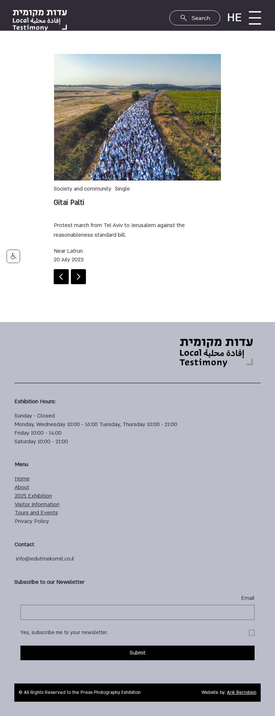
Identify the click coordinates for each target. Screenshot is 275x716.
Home (22, 478)
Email (248, 598)
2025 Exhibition (33, 495)
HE (234, 17)
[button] (13, 256)
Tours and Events (36, 512)
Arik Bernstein (241, 692)
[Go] (78, 276)
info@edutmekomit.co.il (45, 558)
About (22, 487)
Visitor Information (37, 504)
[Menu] (255, 18)
